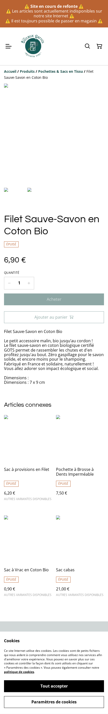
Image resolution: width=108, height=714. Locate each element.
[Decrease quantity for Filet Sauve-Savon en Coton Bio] (9, 283)
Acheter (54, 299)
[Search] (87, 46)
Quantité (11, 273)
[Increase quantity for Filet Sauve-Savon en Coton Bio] (29, 283)
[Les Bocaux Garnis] (33, 46)
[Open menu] (9, 46)
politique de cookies (19, 672)
